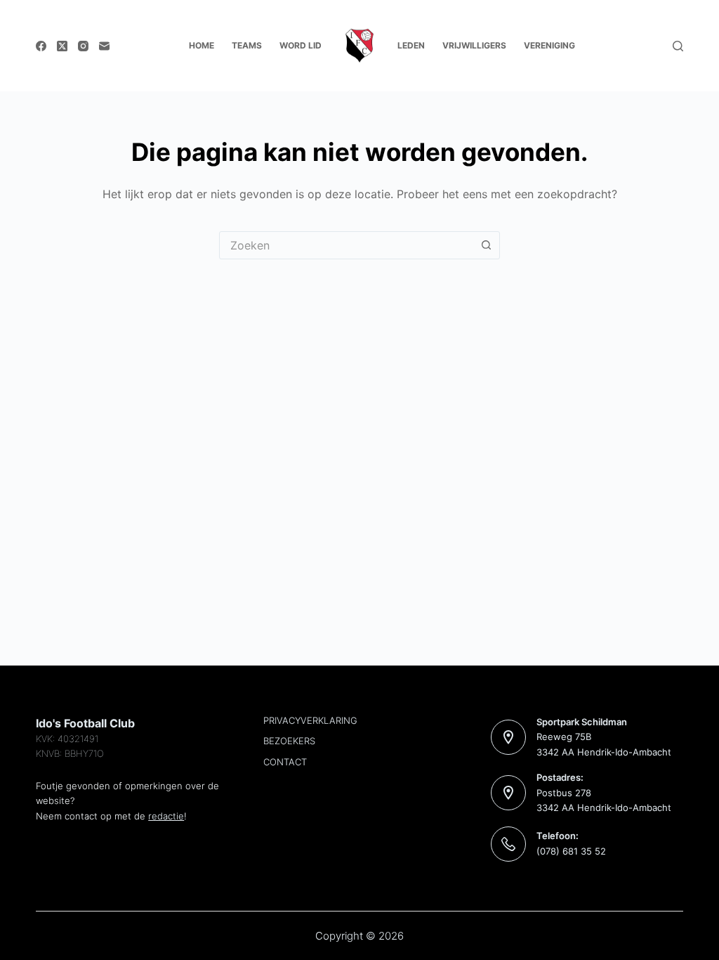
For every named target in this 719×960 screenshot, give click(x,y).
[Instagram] (83, 46)
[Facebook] (41, 46)
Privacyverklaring (310, 720)
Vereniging (549, 45)
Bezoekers (289, 740)
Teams (247, 45)
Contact (285, 761)
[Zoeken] (678, 46)
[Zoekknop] (486, 245)
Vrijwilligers (474, 45)
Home (201, 45)
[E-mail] (104, 46)
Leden (411, 45)
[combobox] (346, 245)
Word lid (300, 45)
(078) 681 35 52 (571, 851)
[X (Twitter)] (62, 46)
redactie (166, 816)
